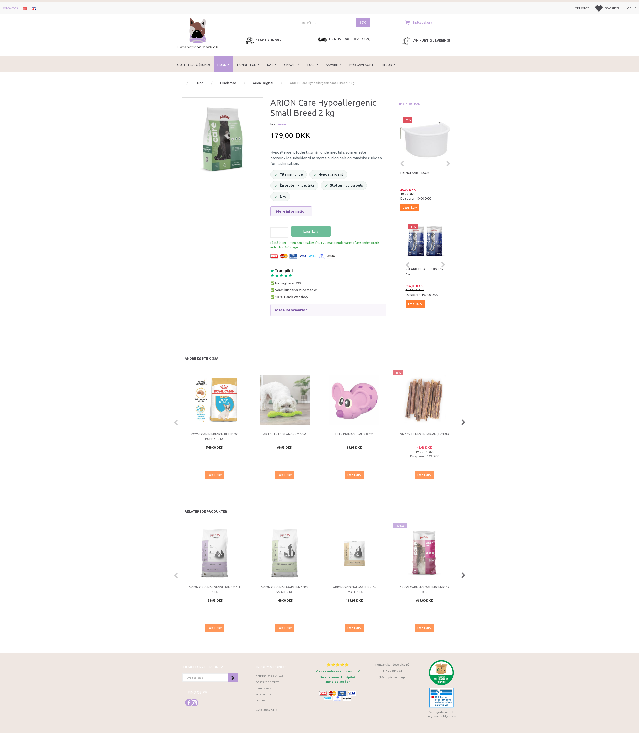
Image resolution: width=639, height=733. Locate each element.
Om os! (260, 700)
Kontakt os (10, 8)
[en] (33, 8)
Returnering (265, 688)
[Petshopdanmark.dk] (197, 33)
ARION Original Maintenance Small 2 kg (285, 589)
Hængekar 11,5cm (415, 172)
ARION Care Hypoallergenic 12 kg (424, 589)
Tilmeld (233, 677)
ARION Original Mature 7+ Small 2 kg (354, 589)
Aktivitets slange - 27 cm (284, 434)
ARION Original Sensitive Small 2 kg (215, 589)
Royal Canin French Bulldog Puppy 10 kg (214, 436)
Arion (282, 124)
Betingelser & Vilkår (270, 676)
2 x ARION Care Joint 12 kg (425, 271)
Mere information (291, 211)
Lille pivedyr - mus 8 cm (354, 434)
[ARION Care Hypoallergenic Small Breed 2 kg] (222, 137)
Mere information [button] (291, 310)
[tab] (328, 310)
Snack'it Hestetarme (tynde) (424, 434)
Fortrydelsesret (267, 682)
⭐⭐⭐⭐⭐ (337, 664)
